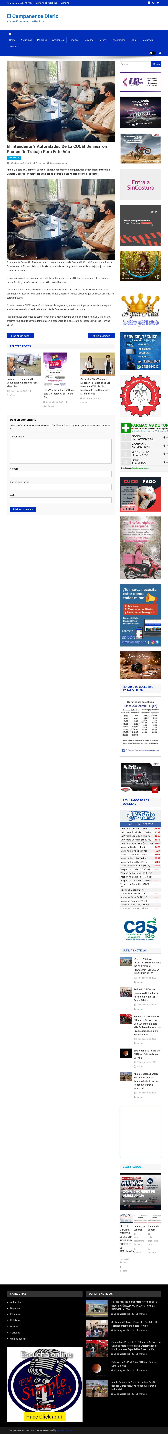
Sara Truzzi (12, 395)
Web (12, 495)
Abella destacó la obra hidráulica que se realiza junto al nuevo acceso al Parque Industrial (146, 1081)
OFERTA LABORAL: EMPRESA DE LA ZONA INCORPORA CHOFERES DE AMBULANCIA (126, 1239)
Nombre (14, 468)
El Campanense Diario (33, 16)
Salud (133, 40)
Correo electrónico (19, 482)
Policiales (42, 40)
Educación (15, 1314)
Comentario (17, 436)
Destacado (147, 40)
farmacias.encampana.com (140, 468)
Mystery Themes (64, 1430)
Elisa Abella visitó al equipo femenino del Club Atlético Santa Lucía (22, 336)
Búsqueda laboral (139, 1228)
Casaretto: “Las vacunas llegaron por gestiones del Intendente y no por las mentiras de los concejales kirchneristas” (95, 386)
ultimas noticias (18, 1338)
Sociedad (89, 40)
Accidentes (58, 40)
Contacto (65, 3)
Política (102, 40)
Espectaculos (118, 40)
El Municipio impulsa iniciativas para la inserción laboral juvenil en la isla (103, 336)
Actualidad (26, 40)
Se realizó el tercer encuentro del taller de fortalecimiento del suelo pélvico (146, 995)
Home (12, 40)
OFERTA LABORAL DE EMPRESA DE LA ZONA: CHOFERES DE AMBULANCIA (139, 1189)
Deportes (74, 40)
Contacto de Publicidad (46, 3)
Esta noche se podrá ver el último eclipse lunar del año (147, 1054)
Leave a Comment (58, 163)
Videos (12, 46)
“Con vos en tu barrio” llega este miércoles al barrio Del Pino (58, 394)
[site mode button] (152, 53)
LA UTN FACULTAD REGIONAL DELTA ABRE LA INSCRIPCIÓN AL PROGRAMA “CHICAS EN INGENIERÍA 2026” (147, 966)
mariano (40, 163)
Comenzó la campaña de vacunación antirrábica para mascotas (22, 383)
